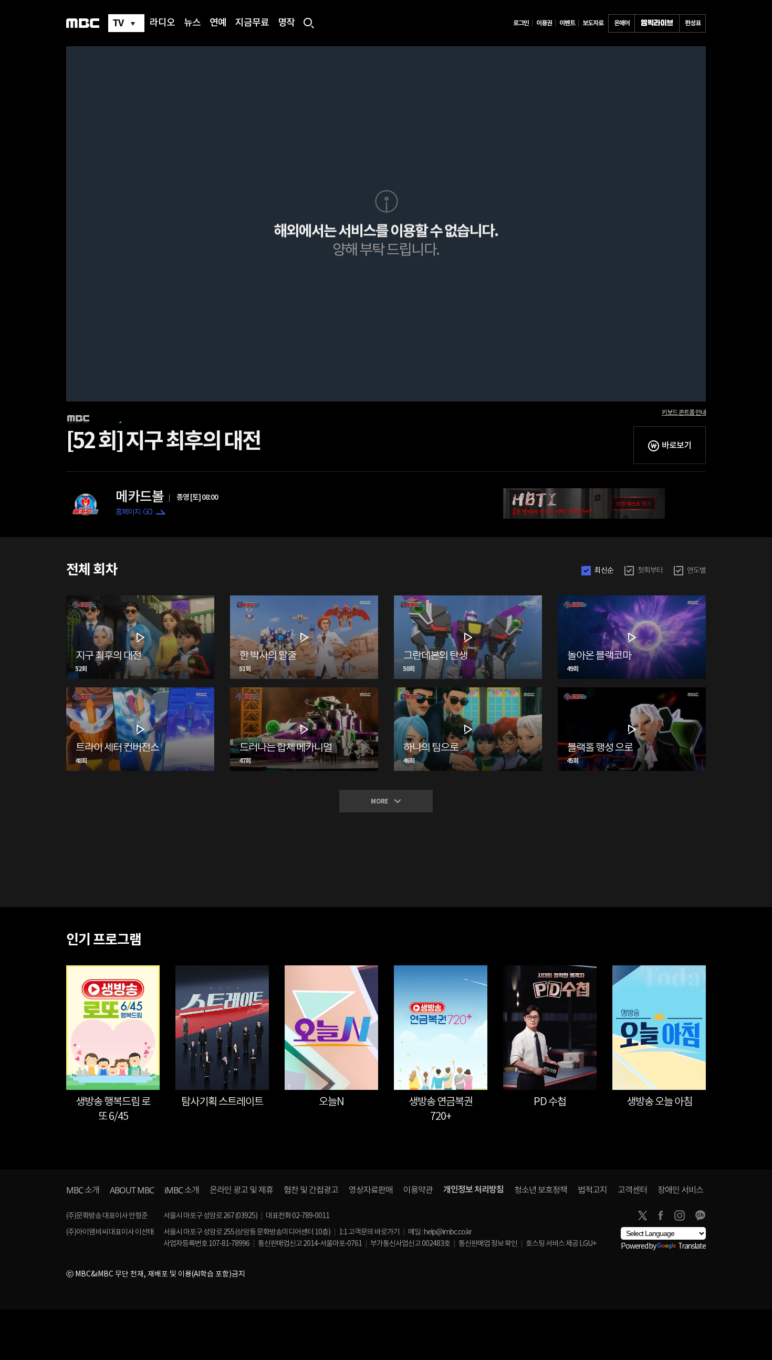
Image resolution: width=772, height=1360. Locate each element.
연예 (218, 23)
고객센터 (632, 1190)
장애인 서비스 (680, 1190)
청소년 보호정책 (540, 1190)
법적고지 (592, 1190)
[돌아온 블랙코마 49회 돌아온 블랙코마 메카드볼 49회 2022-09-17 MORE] (632, 599)
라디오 (162, 23)
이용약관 (418, 1190)
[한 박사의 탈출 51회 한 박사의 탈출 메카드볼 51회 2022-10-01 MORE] (304, 599)
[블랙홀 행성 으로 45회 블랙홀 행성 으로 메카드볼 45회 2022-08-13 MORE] (632, 691)
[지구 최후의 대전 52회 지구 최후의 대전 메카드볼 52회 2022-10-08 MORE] (140, 599)
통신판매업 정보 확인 (487, 1244)
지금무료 (252, 23)
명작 (286, 23)
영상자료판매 (371, 1190)
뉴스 (192, 23)
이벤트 (567, 23)
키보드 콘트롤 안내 (684, 412)
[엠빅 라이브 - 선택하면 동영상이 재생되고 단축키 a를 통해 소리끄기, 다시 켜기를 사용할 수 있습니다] (657, 23)
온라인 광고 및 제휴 (241, 1190)
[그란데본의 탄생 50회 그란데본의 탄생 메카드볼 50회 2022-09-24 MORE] (468, 599)
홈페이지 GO (134, 512)
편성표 (693, 23)
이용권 (544, 23)
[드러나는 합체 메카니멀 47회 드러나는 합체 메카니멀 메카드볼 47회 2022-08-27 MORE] (304, 691)
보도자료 (592, 23)
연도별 (696, 570)
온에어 (622, 23)
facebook (660, 1215)
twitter (642, 1215)
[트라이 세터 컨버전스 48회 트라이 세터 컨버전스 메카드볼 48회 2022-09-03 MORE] (140, 691)
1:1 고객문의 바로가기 (369, 1232)
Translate (692, 1246)
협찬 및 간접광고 (311, 1190)
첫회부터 (650, 570)
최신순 (603, 570)
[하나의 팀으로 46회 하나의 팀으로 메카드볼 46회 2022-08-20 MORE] (468, 691)
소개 (82, 1190)
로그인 (521, 23)
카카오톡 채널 (700, 1215)
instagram (679, 1215)
